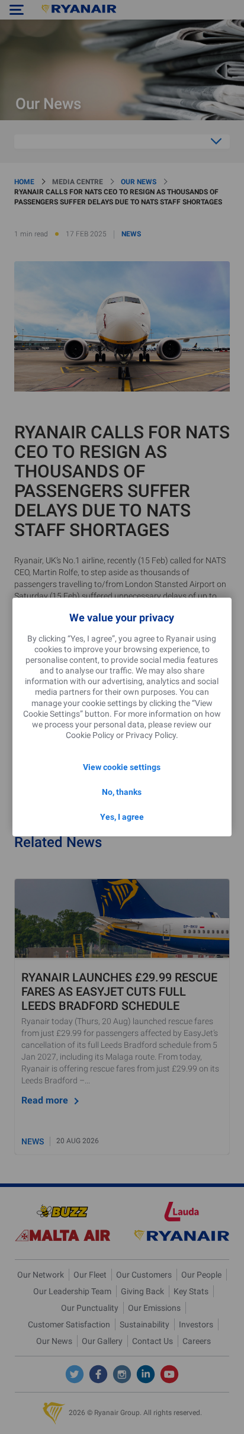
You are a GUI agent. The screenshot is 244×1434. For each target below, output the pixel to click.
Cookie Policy (90, 735)
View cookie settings (121, 767)
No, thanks (122, 792)
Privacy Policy (151, 735)
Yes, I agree (122, 817)
